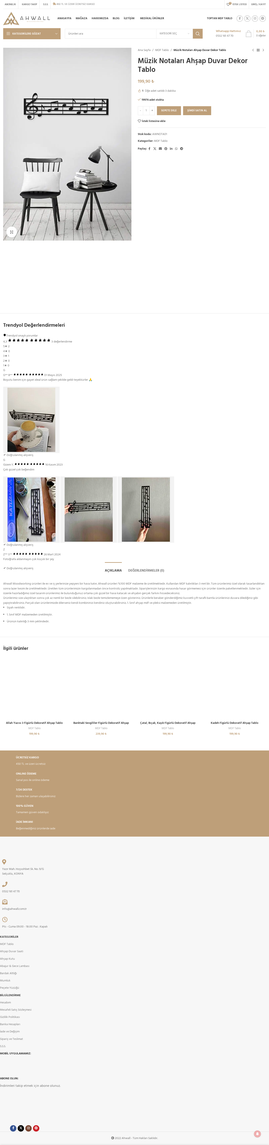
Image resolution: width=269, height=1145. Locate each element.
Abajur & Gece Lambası (14, 966)
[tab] (113, 568)
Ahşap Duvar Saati (11, 951)
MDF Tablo (162, 50)
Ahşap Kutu (7, 958)
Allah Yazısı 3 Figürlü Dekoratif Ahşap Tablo (34, 723)
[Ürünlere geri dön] (258, 50)
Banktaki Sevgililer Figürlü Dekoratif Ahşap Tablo (101, 725)
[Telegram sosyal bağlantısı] (181, 149)
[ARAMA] (198, 34)
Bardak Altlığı (8, 973)
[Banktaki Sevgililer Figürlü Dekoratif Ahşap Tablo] (101, 687)
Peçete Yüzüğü (9, 987)
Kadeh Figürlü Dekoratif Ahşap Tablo (234, 723)
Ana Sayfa (144, 50)
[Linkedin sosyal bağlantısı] (171, 149)
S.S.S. (3, 1046)
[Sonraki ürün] (263, 50)
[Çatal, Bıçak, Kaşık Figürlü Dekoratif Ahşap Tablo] (168, 687)
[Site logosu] (26, 18)
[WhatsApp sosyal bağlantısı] (176, 149)
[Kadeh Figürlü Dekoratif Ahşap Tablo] (234, 687)
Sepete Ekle (169, 110)
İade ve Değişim (10, 1031)
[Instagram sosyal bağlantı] (255, 18)
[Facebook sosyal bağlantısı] (239, 18)
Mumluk (5, 980)
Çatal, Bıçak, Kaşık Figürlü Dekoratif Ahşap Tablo (167, 725)
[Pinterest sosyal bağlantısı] (262, 18)
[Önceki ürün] (253, 50)
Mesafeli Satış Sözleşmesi (15, 1009)
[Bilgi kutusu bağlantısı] (224, 34)
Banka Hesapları (10, 1024)
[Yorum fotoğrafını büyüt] (31, 420)
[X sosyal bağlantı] (247, 18)
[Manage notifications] (257, 1133)
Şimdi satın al (197, 110)
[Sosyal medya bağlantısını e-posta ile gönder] (160, 149)
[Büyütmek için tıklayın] (11, 231)
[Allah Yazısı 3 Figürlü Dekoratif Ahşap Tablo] (34, 687)
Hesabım (5, 1002)
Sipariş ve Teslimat (11, 1039)
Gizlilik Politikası (10, 1017)
